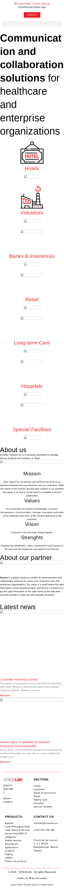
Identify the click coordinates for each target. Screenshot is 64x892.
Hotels (37, 786)
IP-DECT (10, 850)
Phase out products (16, 861)
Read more (5, 695)
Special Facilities (43, 806)
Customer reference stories (19, 679)
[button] (32, 23)
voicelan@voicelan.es (46, 823)
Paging (9, 854)
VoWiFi (9, 857)
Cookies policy (46, 885)
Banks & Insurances (45, 792)
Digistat (9, 823)
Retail (37, 796)
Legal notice (16, 885)
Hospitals (39, 803)
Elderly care (40, 799)
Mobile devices (13, 840)
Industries (39, 789)
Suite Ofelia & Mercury (17, 830)
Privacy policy (31, 885)
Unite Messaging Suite (17, 826)
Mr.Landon (41, 878)
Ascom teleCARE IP (16, 833)
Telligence (10, 837)
